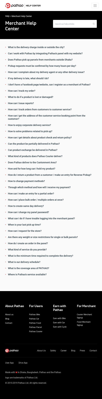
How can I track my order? (21, 90)
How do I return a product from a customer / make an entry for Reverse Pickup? (49, 174)
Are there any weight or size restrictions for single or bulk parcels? (43, 237)
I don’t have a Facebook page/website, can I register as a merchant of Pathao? (49, 84)
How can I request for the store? (25, 230)
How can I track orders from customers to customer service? (40, 109)
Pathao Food (35, 322)
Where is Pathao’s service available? (27, 274)
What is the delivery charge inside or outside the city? (36, 47)
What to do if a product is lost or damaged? (30, 97)
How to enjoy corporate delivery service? (29, 125)
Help (7, 16)
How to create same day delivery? (26, 206)
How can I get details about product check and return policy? (40, 137)
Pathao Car (34, 318)
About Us (41, 350)
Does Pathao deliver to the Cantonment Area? (32, 162)
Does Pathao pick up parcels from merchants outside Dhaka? (40, 59)
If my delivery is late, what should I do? (28, 78)
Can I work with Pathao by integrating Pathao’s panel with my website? (45, 53)
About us (9, 314)
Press (82, 350)
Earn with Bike (59, 318)
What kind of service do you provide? (27, 249)
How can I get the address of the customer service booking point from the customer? (46, 117)
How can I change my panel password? (28, 212)
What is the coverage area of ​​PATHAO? (28, 268)
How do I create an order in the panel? (28, 243)
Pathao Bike (34, 314)
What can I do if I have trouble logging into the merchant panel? (41, 218)
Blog (7, 318)
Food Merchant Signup (84, 323)
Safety (53, 350)
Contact (8, 322)
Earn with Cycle (60, 326)
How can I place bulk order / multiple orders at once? (36, 199)
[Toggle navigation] (95, 5)
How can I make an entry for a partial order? (31, 193)
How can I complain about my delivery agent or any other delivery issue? (46, 72)
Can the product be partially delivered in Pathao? (34, 143)
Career (64, 350)
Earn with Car (59, 322)
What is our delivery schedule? (24, 262)
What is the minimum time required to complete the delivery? (40, 255)
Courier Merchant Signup (84, 316)
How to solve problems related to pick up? (30, 131)
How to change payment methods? (26, 181)
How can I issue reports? (21, 103)
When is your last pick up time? (24, 224)
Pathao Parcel (35, 327)
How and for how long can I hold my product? (31, 168)
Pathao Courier (35, 331)
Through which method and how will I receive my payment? (39, 187)
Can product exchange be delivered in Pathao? (32, 150)
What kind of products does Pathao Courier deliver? (35, 156)
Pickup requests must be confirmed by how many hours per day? (42, 65)
